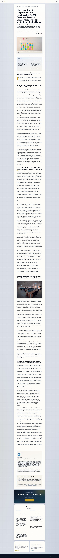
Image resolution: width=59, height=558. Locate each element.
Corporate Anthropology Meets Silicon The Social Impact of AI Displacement (23, 64)
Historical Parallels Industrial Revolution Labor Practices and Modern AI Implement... (35, 68)
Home (17, 6)
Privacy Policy (24, 472)
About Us (22, 556)
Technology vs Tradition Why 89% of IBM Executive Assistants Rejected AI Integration (36, 61)
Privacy (31, 485)
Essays (20, 6)
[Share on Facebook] (38, 33)
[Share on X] (56, 1)
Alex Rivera (19, 31)
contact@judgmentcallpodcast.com (34, 472)
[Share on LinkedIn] (40, 33)
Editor (45, 556)
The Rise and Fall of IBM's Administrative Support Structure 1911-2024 (23, 61)
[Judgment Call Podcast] (6, 1)
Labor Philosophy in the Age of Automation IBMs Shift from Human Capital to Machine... (36, 64)
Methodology (34, 485)
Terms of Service (34, 556)
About (18, 472)
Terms (27, 472)
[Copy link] (41, 33)
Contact (21, 472)
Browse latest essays (29, 500)
